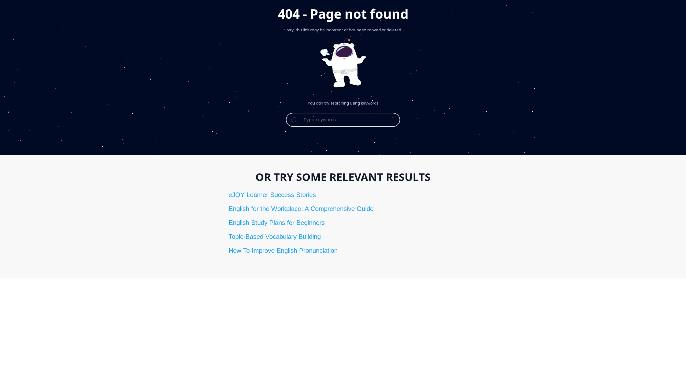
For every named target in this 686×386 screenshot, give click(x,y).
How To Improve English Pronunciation (283, 250)
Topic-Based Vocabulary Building (275, 236)
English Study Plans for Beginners (277, 222)
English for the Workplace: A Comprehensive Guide (301, 208)
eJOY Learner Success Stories (272, 194)
